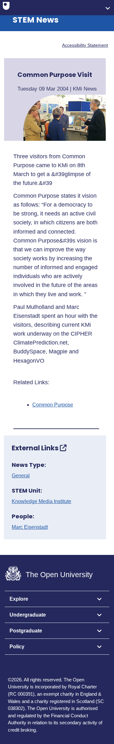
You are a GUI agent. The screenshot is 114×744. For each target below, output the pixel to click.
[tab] (57, 599)
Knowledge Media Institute (41, 501)
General (21, 475)
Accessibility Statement (85, 45)
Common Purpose (52, 404)
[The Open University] (6, 7)
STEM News (36, 20)
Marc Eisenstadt (30, 527)
